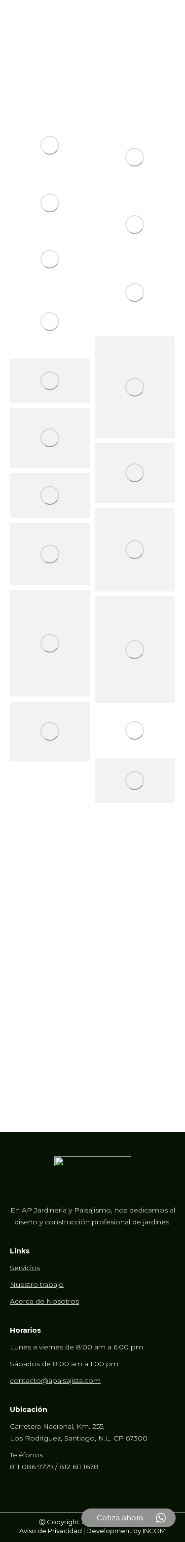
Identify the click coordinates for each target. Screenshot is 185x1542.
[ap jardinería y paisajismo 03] (135, 158)
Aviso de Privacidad (50, 1531)
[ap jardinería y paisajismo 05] (50, 203)
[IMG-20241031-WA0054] (50, 554)
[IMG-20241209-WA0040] (50, 731)
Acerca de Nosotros (44, 1301)
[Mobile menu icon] (165, 15)
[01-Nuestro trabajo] (135, 731)
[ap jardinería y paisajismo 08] (50, 259)
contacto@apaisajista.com (55, 1380)
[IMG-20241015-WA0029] (50, 495)
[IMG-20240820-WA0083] (135, 473)
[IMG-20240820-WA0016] (50, 438)
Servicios (25, 1267)
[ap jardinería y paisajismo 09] (135, 292)
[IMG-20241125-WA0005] (135, 649)
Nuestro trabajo (37, 1284)
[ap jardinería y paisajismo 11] (50, 322)
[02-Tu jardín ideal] (135, 780)
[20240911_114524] (135, 387)
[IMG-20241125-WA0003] (50, 643)
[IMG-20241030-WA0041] (135, 549)
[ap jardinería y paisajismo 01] (50, 145)
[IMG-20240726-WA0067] (50, 381)
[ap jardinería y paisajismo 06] (135, 225)
